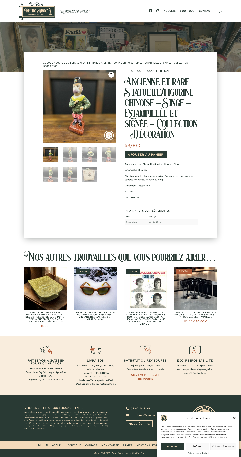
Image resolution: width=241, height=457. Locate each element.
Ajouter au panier (146, 154)
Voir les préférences (223, 446)
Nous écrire (139, 424)
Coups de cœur (65, 63)
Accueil (170, 11)
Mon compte (110, 445)
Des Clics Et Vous (139, 453)
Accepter (172, 446)
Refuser (197, 446)
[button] (234, 418)
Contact (205, 11)
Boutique (187, 11)
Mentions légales (149, 445)
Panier (127, 445)
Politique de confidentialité (198, 453)
